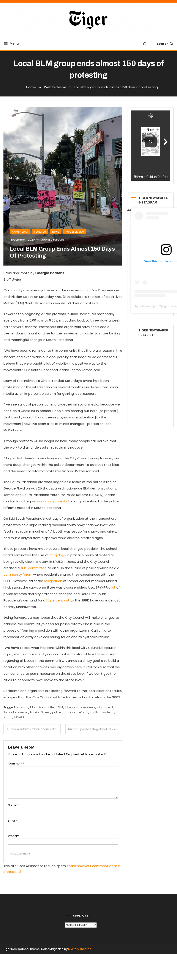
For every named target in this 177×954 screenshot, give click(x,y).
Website (14, 836)
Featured (40, 231)
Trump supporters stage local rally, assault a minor (95, 729)
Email (12, 821)
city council (105, 707)
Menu (14, 43)
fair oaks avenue (16, 712)
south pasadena (102, 712)
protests (69, 712)
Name (13, 805)
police (56, 712)
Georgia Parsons (53, 240)
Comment (16, 763)
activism (22, 707)
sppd (7, 717)
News (55, 231)
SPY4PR (19, 717)
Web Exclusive (74, 231)
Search (163, 44)
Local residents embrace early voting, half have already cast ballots (35, 729)
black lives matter (42, 707)
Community (20, 231)
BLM (60, 707)
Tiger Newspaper (146, 306)
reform (83, 712)
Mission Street (40, 712)
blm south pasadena (80, 707)
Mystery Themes (79, 949)
